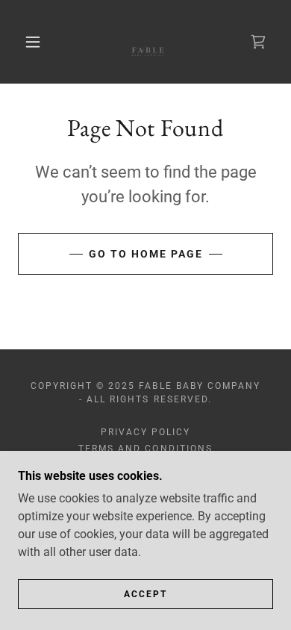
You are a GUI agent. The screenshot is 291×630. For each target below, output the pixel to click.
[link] (148, 42)
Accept (145, 594)
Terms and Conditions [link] (145, 448)
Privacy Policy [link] (145, 432)
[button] (33, 42)
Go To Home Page (146, 254)
